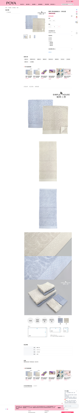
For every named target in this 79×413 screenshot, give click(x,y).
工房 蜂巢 (31, 61)
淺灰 (50, 20)
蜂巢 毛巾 (39, 59)
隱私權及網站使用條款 (31, 412)
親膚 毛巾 (44, 59)
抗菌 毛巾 (26, 59)
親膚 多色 (56, 59)
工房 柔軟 (68, 59)
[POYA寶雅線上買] (11, 3)
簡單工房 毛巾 (32, 59)
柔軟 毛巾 (26, 61)
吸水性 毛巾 (51, 59)
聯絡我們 (46, 412)
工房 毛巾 (62, 59)
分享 (50, 52)
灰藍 (54, 20)
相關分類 (26, 56)
